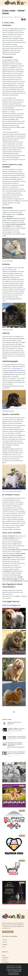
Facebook (4, 940)
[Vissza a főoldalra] (13, 712)
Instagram (4, 944)
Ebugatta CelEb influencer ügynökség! (14, 722)
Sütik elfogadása (13, 973)
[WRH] (14, 869)
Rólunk (3, 955)
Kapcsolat (4, 960)
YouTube (4, 942)
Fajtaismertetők (20, 17)
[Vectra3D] (14, 795)
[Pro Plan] (14, 892)
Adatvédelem (5, 962)
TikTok (3, 946)
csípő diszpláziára (16, 368)
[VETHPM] (14, 772)
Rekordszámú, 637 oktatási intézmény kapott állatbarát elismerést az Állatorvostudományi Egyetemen (16, 745)
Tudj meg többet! (7, 931)
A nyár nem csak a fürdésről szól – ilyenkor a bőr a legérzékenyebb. (17, 752)
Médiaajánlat (5, 957)
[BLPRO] (14, 820)
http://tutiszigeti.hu (11, 605)
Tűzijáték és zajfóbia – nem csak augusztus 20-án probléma (16, 729)
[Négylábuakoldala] (14, 845)
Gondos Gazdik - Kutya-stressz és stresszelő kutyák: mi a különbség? (17, 737)
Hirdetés (22, 763)
